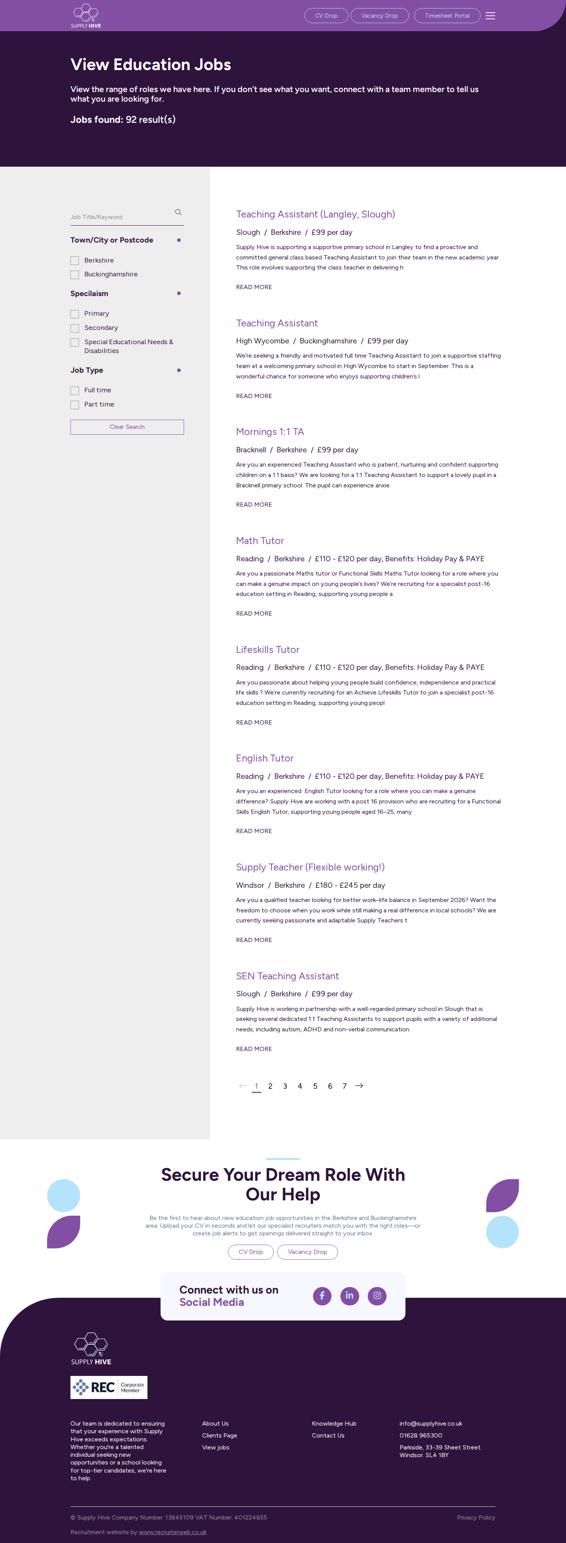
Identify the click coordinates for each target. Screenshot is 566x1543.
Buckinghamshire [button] (111, 274)
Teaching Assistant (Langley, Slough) (315, 214)
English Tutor (265, 758)
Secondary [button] (101, 327)
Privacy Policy (476, 1517)
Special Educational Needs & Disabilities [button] (128, 346)
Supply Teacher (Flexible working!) (310, 867)
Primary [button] (96, 313)
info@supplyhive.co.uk (431, 1423)
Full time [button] (97, 390)
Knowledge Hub (334, 1423)
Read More (254, 287)
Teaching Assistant (277, 323)
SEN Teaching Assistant (287, 976)
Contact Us (328, 1435)
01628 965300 (421, 1435)
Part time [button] (99, 404)
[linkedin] (349, 1296)
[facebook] (322, 1296)
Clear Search (127, 426)
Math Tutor (260, 540)
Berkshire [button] (99, 260)
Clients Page (219, 1435)
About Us (215, 1423)
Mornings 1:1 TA (270, 431)
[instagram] (377, 1296)
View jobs (215, 1447)
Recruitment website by (138, 1532)
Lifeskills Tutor (268, 649)
